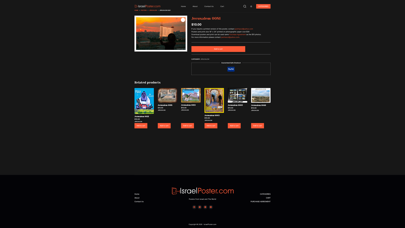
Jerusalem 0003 (212, 115)
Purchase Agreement (237, 34)
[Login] (251, 6)
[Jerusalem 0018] (167, 95)
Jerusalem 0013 (188, 105)
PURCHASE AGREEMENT (261, 201)
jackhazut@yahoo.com (244, 29)
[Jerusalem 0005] (237, 95)
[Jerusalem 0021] (144, 101)
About (195, 6)
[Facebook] (194, 207)
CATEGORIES (263, 6)
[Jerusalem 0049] (261, 95)
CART (268, 198)
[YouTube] (211, 207)
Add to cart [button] (141, 126)
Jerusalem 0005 (235, 105)
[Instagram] (205, 207)
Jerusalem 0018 (165, 105)
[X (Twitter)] (200, 207)
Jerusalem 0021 (141, 116)
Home (183, 6)
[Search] (244, 6)
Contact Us (209, 6)
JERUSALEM (205, 59)
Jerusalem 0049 (258, 105)
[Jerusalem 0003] (214, 100)
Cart (222, 6)
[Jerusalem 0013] (190, 95)
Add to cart (218, 49)
